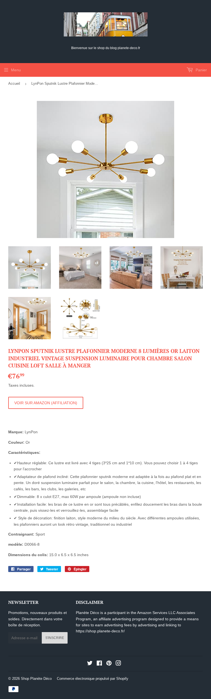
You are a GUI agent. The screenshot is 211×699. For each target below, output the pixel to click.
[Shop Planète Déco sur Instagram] (118, 664)
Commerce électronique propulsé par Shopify (92, 679)
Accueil (14, 83)
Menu (16, 70)
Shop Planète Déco (36, 679)
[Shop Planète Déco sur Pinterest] (109, 664)
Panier (201, 70)
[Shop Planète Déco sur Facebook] (99, 664)
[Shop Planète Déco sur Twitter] (90, 664)
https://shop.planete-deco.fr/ (100, 631)
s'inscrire (54, 638)
